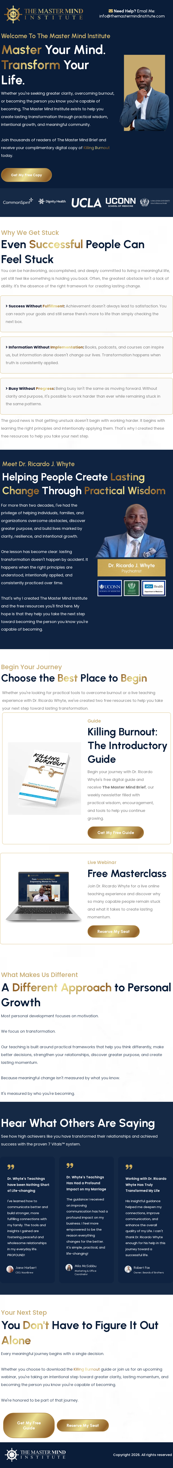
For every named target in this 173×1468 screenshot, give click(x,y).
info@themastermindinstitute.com (132, 16)
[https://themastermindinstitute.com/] (43, 14)
